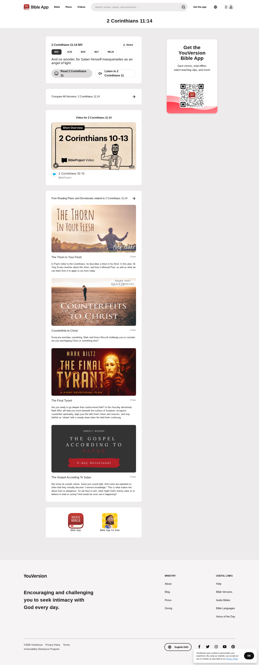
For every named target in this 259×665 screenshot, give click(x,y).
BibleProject (65, 177)
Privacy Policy (52, 644)
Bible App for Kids (110, 530)
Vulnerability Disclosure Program (41, 649)
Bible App (75, 530)
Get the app (199, 6)
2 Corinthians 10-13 (74, 173)
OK (249, 655)
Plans (69, 6)
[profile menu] (228, 7)
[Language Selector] (215, 7)
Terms (66, 644)
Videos (81, 6)
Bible (57, 6)
